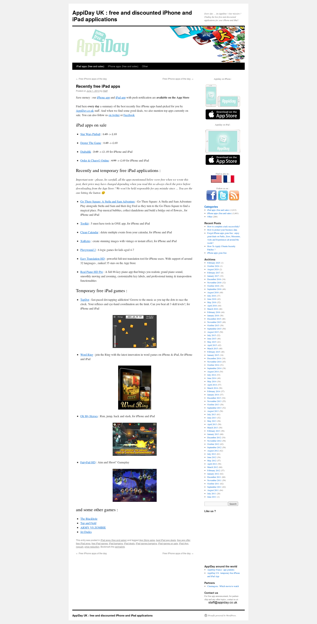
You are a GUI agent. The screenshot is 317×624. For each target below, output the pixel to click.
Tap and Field (88, 523)
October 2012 (213, 443)
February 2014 (213, 391)
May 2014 (211, 381)
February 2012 (213, 470)
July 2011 (211, 493)
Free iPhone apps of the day (91, 78)
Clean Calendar (89, 232)
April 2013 (212, 424)
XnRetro (85, 241)
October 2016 (213, 285)
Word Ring (86, 354)
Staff (105, 90)
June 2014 (211, 378)
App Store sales (147, 540)
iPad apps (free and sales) (90, 66)
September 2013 (214, 407)
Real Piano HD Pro (91, 272)
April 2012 (212, 463)
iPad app (121, 97)
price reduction (92, 546)
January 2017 (213, 275)
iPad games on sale (168, 543)
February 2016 (213, 312)
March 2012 (212, 467)
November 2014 (214, 361)
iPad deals (129, 543)
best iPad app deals (166, 540)
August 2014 (213, 371)
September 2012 (214, 447)
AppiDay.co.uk (85, 110)
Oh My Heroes (89, 416)
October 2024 (213, 265)
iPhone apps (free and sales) (123, 66)
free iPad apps (83, 543)
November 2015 (214, 322)
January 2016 (213, 315)
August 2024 (213, 269)
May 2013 (211, 420)
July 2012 (211, 453)
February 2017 (213, 272)
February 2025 (213, 262)
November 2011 (214, 480)
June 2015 (211, 338)
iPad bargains (116, 543)
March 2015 (212, 348)
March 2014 (212, 387)
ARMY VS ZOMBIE (93, 527)
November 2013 (214, 401)
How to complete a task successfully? (223, 226)
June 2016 (211, 298)
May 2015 (211, 341)
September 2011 (214, 486)
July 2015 (211, 335)
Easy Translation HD (92, 258)
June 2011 (211, 496)
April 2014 (212, 384)
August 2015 (213, 331)
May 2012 (211, 460)
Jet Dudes (86, 532)
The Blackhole (88, 519)
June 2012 (211, 457)
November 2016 (214, 282)
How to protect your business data (222, 229)
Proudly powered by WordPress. (222, 615)
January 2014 (213, 394)
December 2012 (214, 437)
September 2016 (214, 289)
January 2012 (213, 473)
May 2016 (211, 302)
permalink (120, 546)
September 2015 (214, 328)
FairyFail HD (88, 462)
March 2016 (212, 308)
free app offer (183, 540)
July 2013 (211, 414)
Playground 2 (88, 250)
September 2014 (214, 368)
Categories (211, 206)
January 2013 (213, 434)
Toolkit (84, 223)
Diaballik (85, 151)
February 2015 (213, 351)
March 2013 (212, 427)
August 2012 (213, 450)
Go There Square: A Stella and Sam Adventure (107, 201)
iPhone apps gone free (217, 252)
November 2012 (214, 440)
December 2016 (214, 279)
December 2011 (214, 476)
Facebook (129, 115)
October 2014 (213, 364)
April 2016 (212, 305)
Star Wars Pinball (90, 134)
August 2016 (213, 292)
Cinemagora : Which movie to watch (223, 586)
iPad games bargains (146, 543)
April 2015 (212, 345)
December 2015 (214, 318)
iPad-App (183, 543)
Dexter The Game (90, 143)
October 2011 (213, 483)
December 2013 (214, 397)
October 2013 (213, 404)
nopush (79, 546)
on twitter (114, 115)
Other (145, 66)
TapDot (84, 299)
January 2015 (213, 354)
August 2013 (213, 411)
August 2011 (213, 490)
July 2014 (211, 374)
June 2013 (211, 417)
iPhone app (103, 97)
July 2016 (211, 295)
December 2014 (214, 358)
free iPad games (100, 543)
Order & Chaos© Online (94, 160)
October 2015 (213, 325)
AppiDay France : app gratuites (220, 569)
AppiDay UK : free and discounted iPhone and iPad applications (132, 15)
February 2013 (213, 430)
